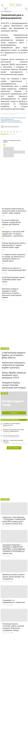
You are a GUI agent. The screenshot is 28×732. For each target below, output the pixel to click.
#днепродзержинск (5, 117)
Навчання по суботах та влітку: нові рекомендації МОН (14, 269)
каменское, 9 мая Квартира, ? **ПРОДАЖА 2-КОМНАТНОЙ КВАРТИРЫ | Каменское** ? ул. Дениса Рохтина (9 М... (13, 520)
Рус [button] (6, 8)
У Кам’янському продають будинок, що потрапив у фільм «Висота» (14, 355)
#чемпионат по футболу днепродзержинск (11, 122)
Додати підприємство (14, 448)
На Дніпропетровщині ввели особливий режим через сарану (13, 279)
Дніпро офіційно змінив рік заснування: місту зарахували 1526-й (14, 375)
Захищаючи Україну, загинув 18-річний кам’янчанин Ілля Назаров (14, 385)
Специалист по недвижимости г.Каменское (13, 601)
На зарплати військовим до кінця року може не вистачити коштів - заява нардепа (14, 211)
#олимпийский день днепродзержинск (10, 120)
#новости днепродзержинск (18, 117)
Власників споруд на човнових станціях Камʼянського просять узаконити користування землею (12, 293)
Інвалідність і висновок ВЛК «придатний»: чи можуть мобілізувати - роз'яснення (13, 234)
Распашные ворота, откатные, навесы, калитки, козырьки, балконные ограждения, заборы (13, 627)
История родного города (13, 403)
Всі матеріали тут (14, 413)
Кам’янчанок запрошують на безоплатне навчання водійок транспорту (13, 365)
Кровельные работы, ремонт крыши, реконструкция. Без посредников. (13, 576)
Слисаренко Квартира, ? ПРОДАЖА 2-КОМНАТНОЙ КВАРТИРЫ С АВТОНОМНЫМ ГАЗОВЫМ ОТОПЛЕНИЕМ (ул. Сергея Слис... (13, 549)
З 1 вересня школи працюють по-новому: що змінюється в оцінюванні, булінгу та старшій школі (13, 257)
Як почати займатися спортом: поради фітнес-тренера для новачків (11, 222)
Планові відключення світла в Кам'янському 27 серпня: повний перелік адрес (14, 245)
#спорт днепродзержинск (7, 119)
